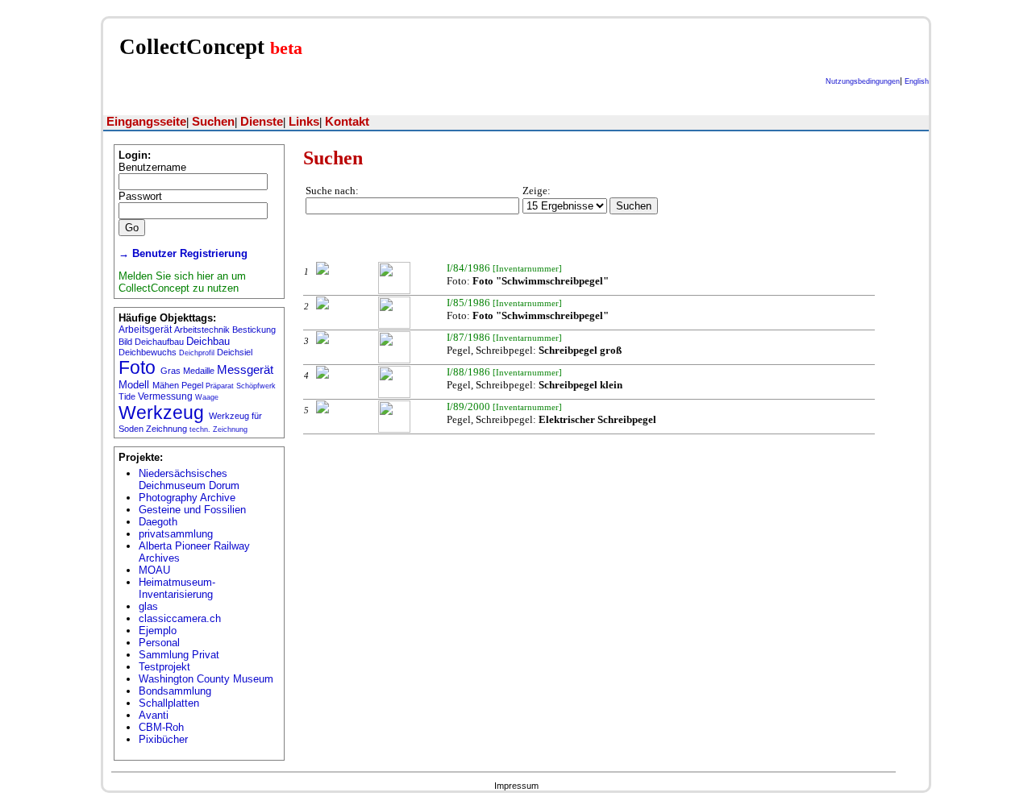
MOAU (154, 570)
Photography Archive (187, 498)
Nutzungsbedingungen (863, 81)
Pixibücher (163, 739)
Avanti (154, 715)
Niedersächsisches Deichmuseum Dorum (189, 479)
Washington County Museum (206, 679)
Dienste (261, 121)
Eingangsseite (146, 121)
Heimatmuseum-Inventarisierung (177, 588)
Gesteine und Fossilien (192, 510)
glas (148, 606)
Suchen (213, 121)
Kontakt (347, 121)
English (917, 81)
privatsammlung (176, 534)
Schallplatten (169, 703)
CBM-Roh (161, 727)
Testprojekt (164, 667)
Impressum (516, 785)
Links (304, 121)
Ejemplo (158, 630)
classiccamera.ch (180, 618)
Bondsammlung (175, 691)
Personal (159, 643)
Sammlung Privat (179, 655)
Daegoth (158, 522)
